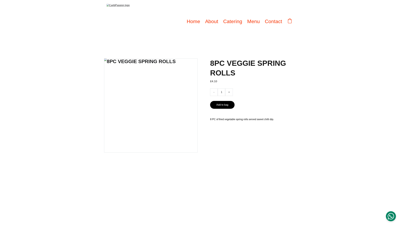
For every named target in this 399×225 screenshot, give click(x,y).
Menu (253, 21)
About (211, 21)
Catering (232, 21)
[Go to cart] (289, 21)
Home (193, 21)
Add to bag (222, 104)
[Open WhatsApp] (391, 216)
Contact (273, 21)
